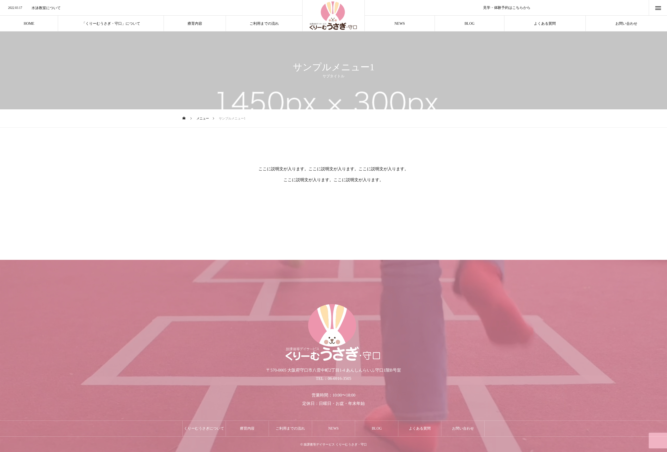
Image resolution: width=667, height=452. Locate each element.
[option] (151, 8)
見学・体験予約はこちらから (506, 8)
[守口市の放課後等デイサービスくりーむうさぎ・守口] (333, 16)
